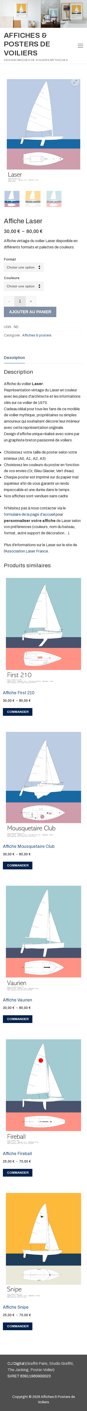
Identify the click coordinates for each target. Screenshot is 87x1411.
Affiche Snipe (16, 1307)
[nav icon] (80, 46)
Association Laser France (26, 551)
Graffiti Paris (36, 1363)
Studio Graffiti (61, 1363)
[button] (75, 81)
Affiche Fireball (17, 1153)
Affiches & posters (36, 335)
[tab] (14, 357)
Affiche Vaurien (17, 1000)
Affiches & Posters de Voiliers (27, 44)
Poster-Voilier (41, 1370)
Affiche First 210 (18, 693)
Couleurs (11, 278)
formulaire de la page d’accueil (29, 514)
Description (14, 357)
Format (10, 259)
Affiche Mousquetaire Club (29, 846)
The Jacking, (18, 1370)
